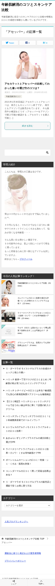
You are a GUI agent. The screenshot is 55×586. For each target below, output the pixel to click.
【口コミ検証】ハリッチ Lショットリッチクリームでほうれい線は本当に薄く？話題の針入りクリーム (28, 405)
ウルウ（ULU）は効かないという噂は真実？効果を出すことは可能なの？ (34, 330)
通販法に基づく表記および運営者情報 (23, 553)
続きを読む (27, 126)
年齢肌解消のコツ (13, 96)
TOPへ (41, 584)
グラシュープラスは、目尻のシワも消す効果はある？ (34, 344)
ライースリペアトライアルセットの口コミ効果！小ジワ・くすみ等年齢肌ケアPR (34, 315)
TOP (24, 539)
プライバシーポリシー (15, 561)
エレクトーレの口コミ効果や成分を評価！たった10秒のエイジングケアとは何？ (33, 301)
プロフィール (26, 259)
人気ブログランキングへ (16, 521)
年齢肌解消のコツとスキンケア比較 (34, 284)
